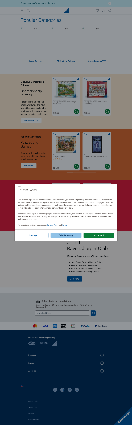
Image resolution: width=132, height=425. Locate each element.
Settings (33, 235)
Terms (64, 225)
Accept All (99, 235)
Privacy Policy (52, 225)
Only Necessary (66, 235)
